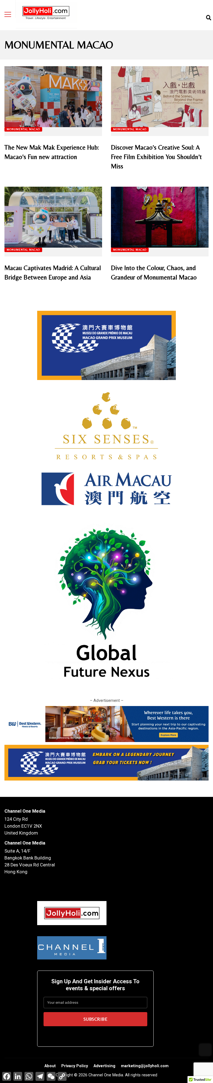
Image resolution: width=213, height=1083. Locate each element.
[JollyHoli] (46, 14)
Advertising (104, 1066)
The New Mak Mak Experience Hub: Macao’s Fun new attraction (53, 96)
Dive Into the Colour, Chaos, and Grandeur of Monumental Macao (160, 217)
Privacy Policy (74, 1066)
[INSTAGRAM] (199, 18)
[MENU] (7, 14)
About (50, 1066)
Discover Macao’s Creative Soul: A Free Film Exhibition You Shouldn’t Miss (160, 96)
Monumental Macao (23, 129)
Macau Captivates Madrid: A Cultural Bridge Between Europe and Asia (53, 217)
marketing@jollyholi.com (145, 1066)
